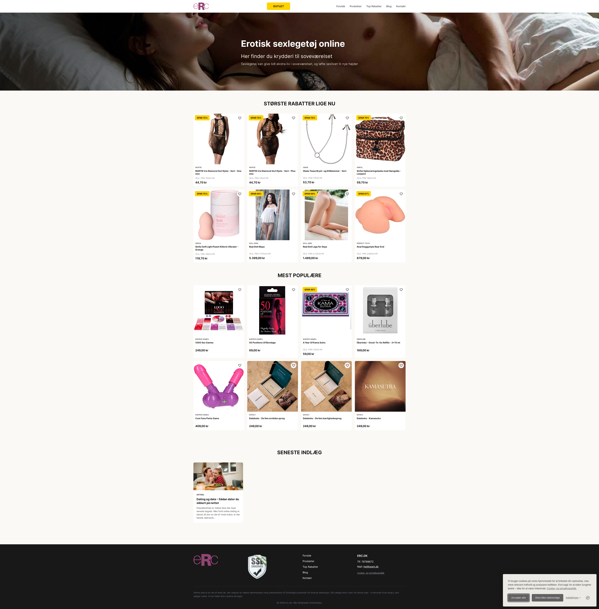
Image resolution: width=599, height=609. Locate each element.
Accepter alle (518, 597)
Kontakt (401, 6)
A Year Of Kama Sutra (314, 342)
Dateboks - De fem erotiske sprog (267, 418)
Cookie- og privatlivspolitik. (562, 588)
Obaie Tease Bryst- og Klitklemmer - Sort (324, 171)
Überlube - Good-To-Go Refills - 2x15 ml (378, 342)
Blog (389, 6)
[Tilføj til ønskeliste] (240, 118)
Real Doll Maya (257, 246)
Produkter (356, 6)
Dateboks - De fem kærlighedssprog (322, 418)
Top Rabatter (374, 6)
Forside (340, 6)
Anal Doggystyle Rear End (370, 246)
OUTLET (278, 6)
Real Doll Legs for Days (315, 246)
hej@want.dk (371, 566)
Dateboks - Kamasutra (369, 418)
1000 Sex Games (204, 342)
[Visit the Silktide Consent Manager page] (588, 598)
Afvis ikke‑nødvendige (547, 597)
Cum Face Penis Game (207, 418)
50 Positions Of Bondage (262, 342)
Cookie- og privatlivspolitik (370, 573)
